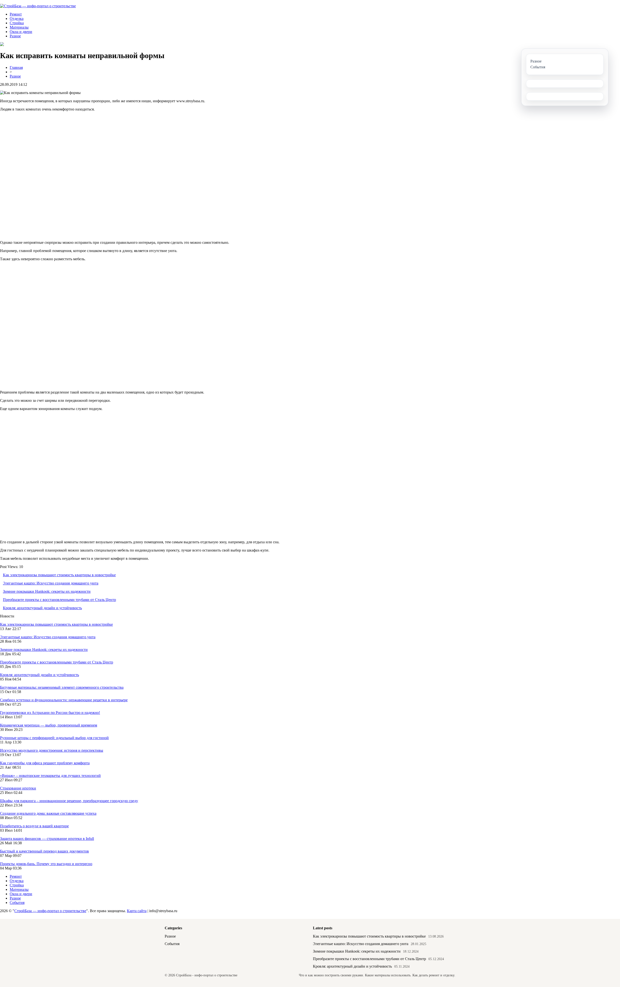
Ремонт (16, 14)
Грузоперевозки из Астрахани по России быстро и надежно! (50, 713)
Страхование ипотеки (18, 788)
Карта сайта (137, 911)
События (17, 902)
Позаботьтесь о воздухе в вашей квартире (34, 826)
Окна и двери (21, 32)
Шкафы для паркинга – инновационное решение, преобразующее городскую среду (69, 801)
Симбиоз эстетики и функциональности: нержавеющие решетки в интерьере (64, 700)
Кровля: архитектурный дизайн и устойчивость (42, 608)
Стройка (17, 23)
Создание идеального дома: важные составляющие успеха (48, 813)
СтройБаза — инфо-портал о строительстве (50, 911)
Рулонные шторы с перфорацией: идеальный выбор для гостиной (54, 738)
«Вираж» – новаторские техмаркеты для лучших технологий (50, 776)
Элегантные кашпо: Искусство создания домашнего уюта (50, 583)
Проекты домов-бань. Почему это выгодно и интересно (46, 864)
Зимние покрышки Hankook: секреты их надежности (47, 591)
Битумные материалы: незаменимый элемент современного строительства (62, 687)
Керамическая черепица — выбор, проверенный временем (48, 725)
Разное (15, 36)
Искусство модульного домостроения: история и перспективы (51, 750)
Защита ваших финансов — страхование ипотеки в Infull (47, 839)
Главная (16, 67)
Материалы (19, 27)
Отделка (16, 18)
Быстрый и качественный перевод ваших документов (44, 851)
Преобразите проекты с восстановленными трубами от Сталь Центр (59, 600)
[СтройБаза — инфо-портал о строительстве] (38, 6)
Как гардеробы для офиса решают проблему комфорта (45, 763)
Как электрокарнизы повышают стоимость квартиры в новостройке (59, 575)
